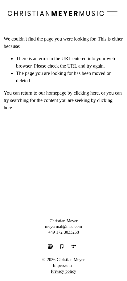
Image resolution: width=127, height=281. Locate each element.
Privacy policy (63, 271)
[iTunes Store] (63, 248)
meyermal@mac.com (63, 226)
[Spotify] (51, 248)
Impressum (62, 265)
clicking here (86, 93)
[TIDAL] (75, 248)
